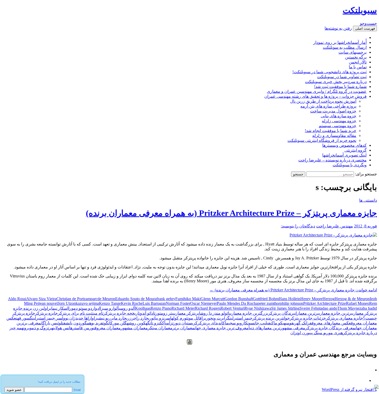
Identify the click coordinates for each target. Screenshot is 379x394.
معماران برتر (183, 328)
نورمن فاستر (83, 328)
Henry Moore (311, 299)
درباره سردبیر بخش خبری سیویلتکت (336, 81)
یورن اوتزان (300, 333)
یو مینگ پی (318, 333)
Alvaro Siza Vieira (41, 299)
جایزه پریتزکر (46, 313)
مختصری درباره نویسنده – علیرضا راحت (332, 160)
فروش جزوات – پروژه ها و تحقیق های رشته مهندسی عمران (315, 96)
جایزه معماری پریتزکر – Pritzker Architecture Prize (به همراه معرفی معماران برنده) (231, 213)
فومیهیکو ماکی (281, 323)
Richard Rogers (207, 308)
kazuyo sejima (87, 303)
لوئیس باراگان (51, 323)
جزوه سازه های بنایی (338, 116)
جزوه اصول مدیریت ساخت (333, 111)
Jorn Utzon (67, 303)
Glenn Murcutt (213, 299)
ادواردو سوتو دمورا (84, 308)
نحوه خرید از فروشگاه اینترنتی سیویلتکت (321, 140)
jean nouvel (48, 303)
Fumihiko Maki (188, 299)
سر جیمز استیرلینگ (46, 318)
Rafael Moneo (357, 303)
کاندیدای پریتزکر (211, 323)
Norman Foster (178, 303)
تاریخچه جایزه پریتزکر (121, 313)
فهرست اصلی (365, 28)
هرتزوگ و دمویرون (38, 328)
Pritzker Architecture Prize (324, 303)
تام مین (98, 313)
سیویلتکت (360, 10)
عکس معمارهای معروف (331, 323)
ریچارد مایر (120, 318)
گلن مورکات (117, 323)
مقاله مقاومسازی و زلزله (334, 135)
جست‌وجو (368, 23)
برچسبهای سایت (353, 52)
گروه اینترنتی (355, 150)
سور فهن (23, 318)
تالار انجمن (358, 62)
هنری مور (334, 333)
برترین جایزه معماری (335, 313)
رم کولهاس (175, 318)
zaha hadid (368, 308)
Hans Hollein (289, 299)
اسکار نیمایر (58, 308)
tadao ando (328, 308)
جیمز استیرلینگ (239, 318)
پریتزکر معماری (187, 313)
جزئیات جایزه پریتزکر (308, 318)
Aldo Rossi (17, 299)
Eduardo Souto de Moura (135, 299)
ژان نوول (69, 318)
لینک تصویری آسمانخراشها (344, 155)
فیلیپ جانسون (259, 323)
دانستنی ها (368, 200)
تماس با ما (358, 67)
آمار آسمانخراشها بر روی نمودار (340, 42)
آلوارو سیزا (109, 308)
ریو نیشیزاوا (101, 318)
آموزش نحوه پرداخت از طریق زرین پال (323, 101)
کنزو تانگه (154, 323)
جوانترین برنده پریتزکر (271, 318)
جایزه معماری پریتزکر (344, 318)
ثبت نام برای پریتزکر (75, 313)
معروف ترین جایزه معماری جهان (221, 328)
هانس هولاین (62, 328)
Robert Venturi (232, 308)
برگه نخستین (356, 57)
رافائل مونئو (194, 318)
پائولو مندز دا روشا (214, 313)
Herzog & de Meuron (352, 299)
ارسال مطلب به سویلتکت (345, 47)
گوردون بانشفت (74, 323)
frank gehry (165, 299)
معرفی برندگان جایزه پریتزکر (330, 328)
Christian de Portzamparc (76, 299)
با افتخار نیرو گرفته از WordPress (349, 389)
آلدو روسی (127, 308)
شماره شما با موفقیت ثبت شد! (340, 86)
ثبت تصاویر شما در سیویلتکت (342, 77)
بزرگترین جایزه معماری (249, 313)
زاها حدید (83, 318)
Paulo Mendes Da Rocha (237, 303)
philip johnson (291, 303)
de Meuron (106, 299)
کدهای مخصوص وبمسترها (344, 145)
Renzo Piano (161, 308)
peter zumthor (269, 303)
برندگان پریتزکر (281, 313)
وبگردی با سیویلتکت (350, 165)
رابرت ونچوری (216, 318)
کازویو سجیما (236, 323)
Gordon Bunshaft (239, 299)
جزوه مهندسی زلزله (339, 121)
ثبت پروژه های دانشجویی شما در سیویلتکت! (329, 72)
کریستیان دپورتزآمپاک (179, 323)
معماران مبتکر (160, 328)
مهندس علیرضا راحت (334, 226)
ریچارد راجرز (140, 318)
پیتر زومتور (165, 313)
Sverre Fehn (309, 308)
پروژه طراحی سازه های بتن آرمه (328, 106)
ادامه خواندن (293, 290)
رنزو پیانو (159, 318)
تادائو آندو (147, 313)
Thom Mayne (348, 308)
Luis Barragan (154, 303)
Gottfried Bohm (266, 299)
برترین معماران (307, 313)
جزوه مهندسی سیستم (337, 126)
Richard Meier (183, 308)
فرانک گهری (302, 323)
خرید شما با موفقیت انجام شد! (330, 130)
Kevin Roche (132, 303)
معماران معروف (108, 328)
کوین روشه (136, 323)
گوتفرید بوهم (97, 323)
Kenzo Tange (110, 303)
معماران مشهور (134, 328)
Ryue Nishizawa (257, 308)
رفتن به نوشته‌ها (338, 28)
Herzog (329, 299)
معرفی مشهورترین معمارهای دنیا (277, 328)
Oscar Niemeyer (203, 303)
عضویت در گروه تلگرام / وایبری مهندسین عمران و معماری (317, 91)
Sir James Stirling (285, 308)
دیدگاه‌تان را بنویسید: (298, 226)
